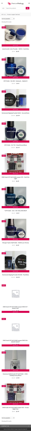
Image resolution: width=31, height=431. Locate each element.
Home (4, 14)
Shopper (16, 429)
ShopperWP (25, 429)
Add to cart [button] (15, 45)
